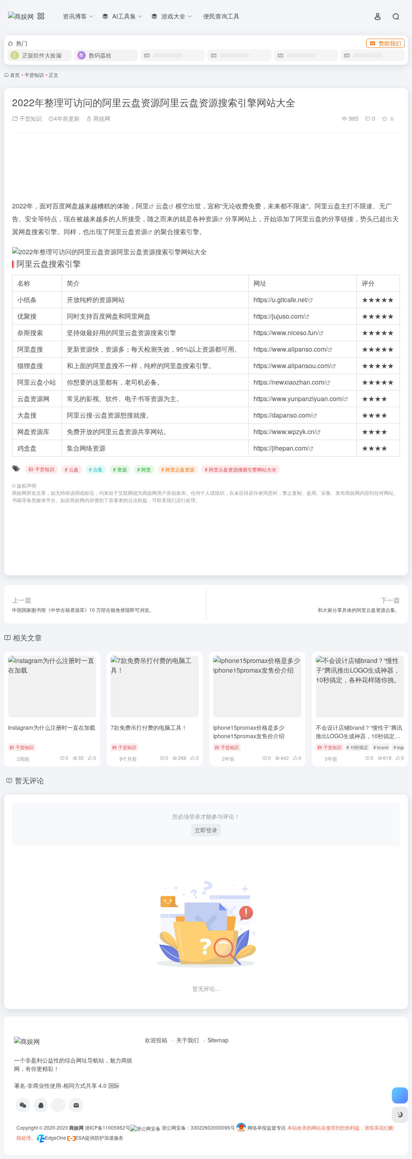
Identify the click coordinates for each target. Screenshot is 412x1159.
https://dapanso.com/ (282, 415)
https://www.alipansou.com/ (292, 365)
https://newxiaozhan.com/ (289, 382)
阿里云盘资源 (128, 231)
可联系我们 (164, 499)
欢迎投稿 (156, 1040)
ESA (80, 1137)
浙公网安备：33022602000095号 (199, 1127)
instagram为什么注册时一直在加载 (51, 727)
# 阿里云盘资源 (177, 469)
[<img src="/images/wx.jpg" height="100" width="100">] (23, 1105)
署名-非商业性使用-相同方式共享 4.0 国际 (66, 1085)
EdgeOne (55, 1137)
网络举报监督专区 (266, 1127)
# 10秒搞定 (357, 747)
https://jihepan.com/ (281, 448)
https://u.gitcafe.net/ (280, 299)
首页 (15, 74)
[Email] (76, 1105)
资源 (211, 218)
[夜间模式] (400, 1115)
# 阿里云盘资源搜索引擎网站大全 (240, 469)
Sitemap (218, 1040)
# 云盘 (71, 469)
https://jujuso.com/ (279, 316)
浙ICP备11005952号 (107, 1127)
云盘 (162, 205)
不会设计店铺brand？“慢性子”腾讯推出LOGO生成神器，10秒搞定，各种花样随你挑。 (359, 735)
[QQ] (40, 1105)
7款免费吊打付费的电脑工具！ (149, 727)
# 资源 (120, 469)
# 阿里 (144, 469)
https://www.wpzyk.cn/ (284, 431)
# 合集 (96, 469)
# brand (380, 747)
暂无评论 (29, 780)
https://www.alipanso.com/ (290, 349)
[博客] (58, 1105)
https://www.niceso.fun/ (286, 332)
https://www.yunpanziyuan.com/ (298, 398)
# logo (399, 747)
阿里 (142, 205)
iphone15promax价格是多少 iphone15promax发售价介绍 (248, 731)
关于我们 (187, 1040)
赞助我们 (390, 43)
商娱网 (101, 118)
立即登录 (206, 830)
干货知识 (34, 74)
